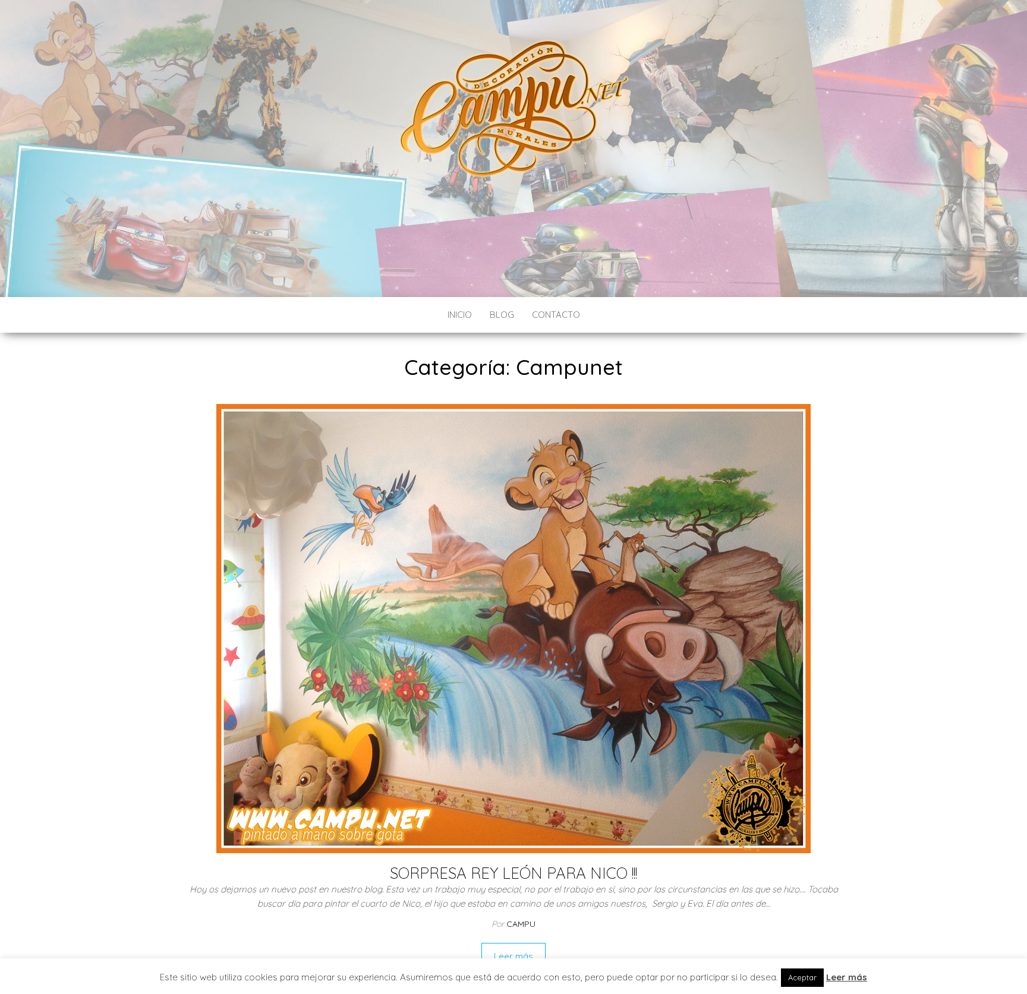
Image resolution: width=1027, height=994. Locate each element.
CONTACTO (556, 314)
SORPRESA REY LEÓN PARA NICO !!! (513, 873)
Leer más (513, 956)
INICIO (460, 314)
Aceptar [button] (802, 977)
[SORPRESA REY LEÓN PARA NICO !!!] (513, 627)
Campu (520, 924)
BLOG (502, 314)
